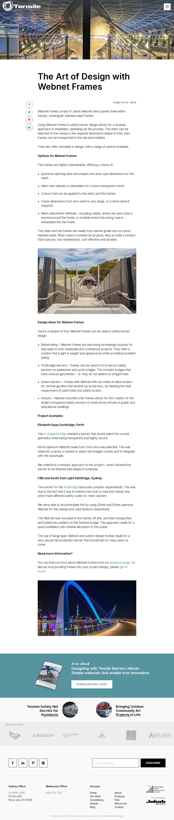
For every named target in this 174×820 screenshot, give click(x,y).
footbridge (71, 487)
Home (93, 792)
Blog (92, 807)
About (118, 792)
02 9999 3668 (16, 792)
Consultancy (97, 799)
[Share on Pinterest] (29, 119)
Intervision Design (114, 816)
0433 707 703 (54, 792)
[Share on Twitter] (29, 112)
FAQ (117, 799)
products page (120, 562)
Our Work (95, 796)
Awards (94, 803)
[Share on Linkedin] (29, 127)
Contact (119, 807)
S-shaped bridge (55, 434)
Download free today (91, 684)
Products (120, 796)
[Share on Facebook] (29, 104)
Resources (121, 803)
